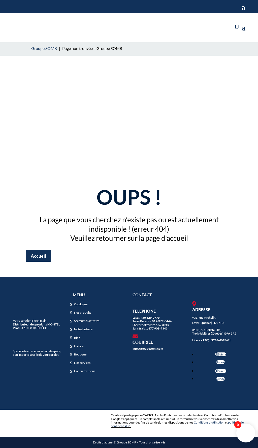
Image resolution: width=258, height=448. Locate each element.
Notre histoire (83, 329)
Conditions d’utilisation (209, 422)
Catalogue (80, 304)
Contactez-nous (84, 371)
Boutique (80, 354)
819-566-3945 (159, 325)
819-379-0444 (162, 321)
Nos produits (82, 312)
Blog (77, 338)
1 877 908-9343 (157, 328)
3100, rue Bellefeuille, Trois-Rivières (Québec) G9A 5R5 (214, 331)
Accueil (38, 256)
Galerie (79, 346)
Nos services (82, 363)
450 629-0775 (150, 317)
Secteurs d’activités (86, 321)
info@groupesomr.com (148, 348)
